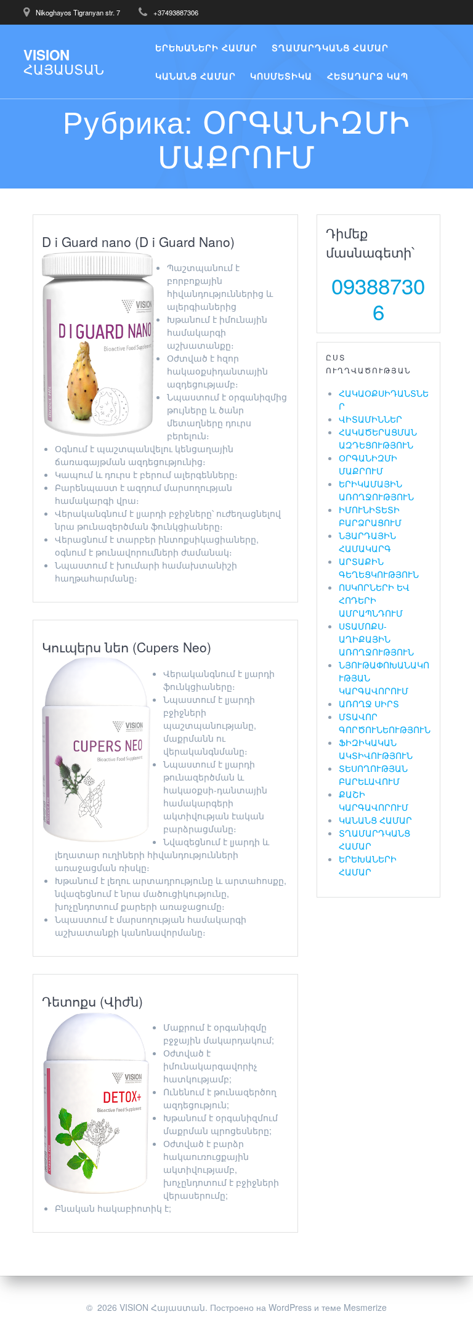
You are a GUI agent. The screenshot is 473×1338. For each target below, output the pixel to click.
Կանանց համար (195, 76)
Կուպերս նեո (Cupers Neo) (126, 647)
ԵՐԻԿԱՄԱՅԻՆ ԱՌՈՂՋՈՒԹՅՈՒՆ (376, 490)
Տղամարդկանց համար (330, 47)
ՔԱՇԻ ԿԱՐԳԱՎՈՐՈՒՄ (373, 800)
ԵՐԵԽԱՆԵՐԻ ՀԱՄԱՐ (368, 865)
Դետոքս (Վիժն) (92, 1001)
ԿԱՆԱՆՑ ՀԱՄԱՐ (375, 820)
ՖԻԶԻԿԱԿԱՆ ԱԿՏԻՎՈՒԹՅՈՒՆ (376, 748)
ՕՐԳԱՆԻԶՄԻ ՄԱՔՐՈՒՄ (368, 464)
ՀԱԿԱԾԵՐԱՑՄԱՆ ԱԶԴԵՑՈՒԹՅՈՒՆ (378, 438)
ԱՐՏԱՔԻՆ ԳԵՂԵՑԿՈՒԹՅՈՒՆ (379, 567)
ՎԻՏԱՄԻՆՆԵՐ (370, 419)
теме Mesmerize (354, 1307)
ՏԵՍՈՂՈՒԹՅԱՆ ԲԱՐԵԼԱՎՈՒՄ (373, 774)
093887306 (378, 298)
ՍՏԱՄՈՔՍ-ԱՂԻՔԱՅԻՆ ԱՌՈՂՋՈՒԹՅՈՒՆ (376, 639)
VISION (63, 61)
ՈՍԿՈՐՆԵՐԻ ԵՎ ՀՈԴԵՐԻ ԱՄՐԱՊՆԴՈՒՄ (374, 600)
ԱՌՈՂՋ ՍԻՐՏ (369, 703)
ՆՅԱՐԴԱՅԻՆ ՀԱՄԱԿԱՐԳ (367, 541)
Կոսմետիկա (281, 76)
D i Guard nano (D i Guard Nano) (138, 241)
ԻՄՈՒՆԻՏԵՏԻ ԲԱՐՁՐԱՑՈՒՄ (370, 516)
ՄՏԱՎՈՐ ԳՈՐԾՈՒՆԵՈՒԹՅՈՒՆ (385, 723)
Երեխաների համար (206, 47)
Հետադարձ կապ (367, 76)
